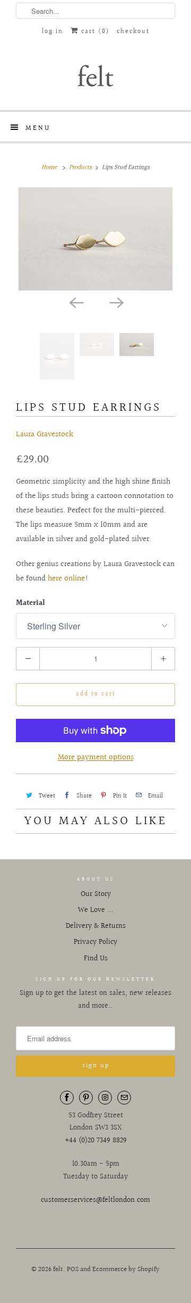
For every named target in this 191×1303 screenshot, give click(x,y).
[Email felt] (124, 1098)
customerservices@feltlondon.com (95, 1200)
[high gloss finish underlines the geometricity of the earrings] (95, 238)
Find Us (96, 959)
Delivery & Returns (96, 926)
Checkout (133, 32)
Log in (52, 32)
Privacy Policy (95, 942)
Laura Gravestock (44, 434)
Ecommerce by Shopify (126, 1269)
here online (66, 578)
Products (80, 167)
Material (30, 603)
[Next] (115, 302)
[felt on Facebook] (67, 1098)
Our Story (96, 894)
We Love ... (96, 910)
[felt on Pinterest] (86, 1098)
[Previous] (75, 302)
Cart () (94, 32)
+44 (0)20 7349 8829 (96, 1141)
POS (73, 1269)
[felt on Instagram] (105, 1098)
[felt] (95, 75)
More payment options (96, 757)
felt (58, 1269)
